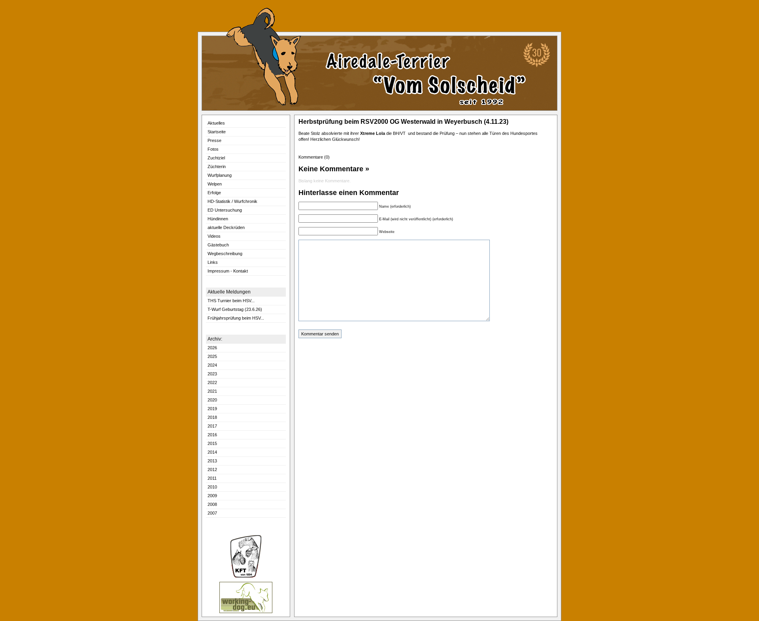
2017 (212, 426)
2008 (212, 504)
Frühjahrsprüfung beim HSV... (236, 318)
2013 (212, 460)
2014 (212, 452)
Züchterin (217, 166)
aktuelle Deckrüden (226, 227)
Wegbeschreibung (225, 253)
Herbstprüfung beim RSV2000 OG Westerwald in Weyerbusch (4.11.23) (403, 121)
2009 (212, 495)
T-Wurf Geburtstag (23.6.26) (235, 309)
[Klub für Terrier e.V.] (245, 576)
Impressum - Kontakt (228, 271)
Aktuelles (216, 123)
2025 (212, 356)
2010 (212, 487)
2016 (212, 434)
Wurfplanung (220, 175)
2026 (212, 347)
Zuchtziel (216, 157)
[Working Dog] (245, 612)
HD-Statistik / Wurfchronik (232, 201)
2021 (212, 391)
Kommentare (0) (315, 157)
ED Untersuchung (225, 210)
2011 (212, 478)
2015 (212, 443)
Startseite (217, 131)
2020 (212, 400)
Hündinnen (218, 218)
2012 (212, 469)
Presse (214, 140)
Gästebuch (218, 244)
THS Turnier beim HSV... (231, 300)
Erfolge (214, 192)
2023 (212, 373)
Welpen (215, 184)
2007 (212, 513)
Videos (214, 236)
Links (213, 262)
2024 (212, 365)
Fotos (213, 149)
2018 (212, 417)
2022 (212, 382)
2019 (212, 408)
